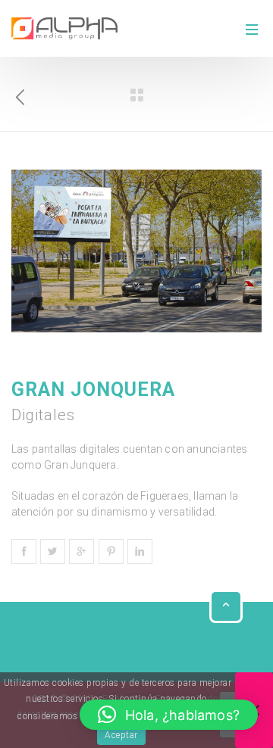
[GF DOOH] (64, 28)
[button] (169, 715)
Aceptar (121, 735)
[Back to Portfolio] (136, 95)
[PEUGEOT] (20, 93)
